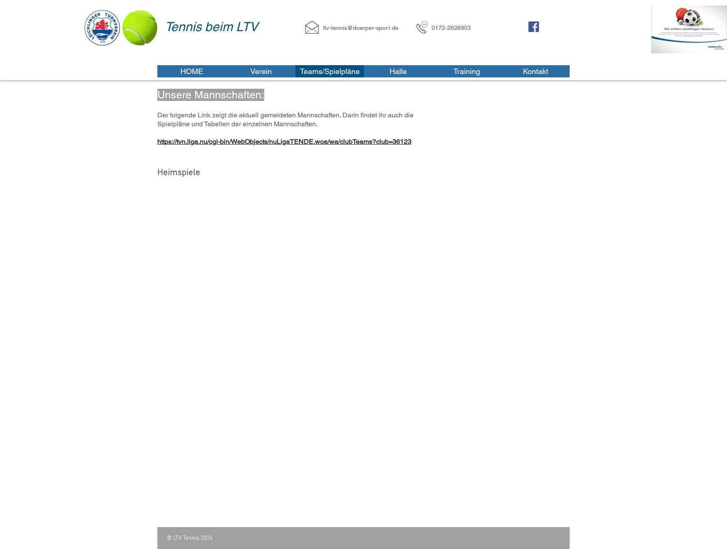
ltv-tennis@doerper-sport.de (360, 27)
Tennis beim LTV (211, 26)
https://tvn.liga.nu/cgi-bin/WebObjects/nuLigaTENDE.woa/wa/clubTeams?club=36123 (284, 142)
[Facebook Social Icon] (533, 26)
